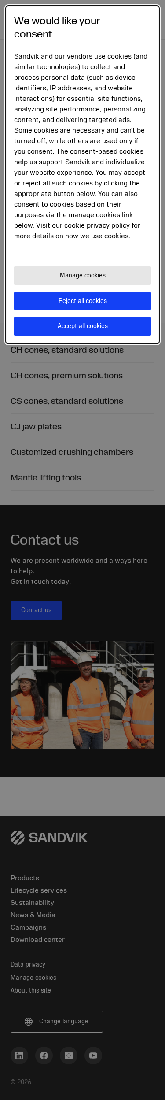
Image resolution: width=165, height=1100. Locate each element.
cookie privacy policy (97, 225)
